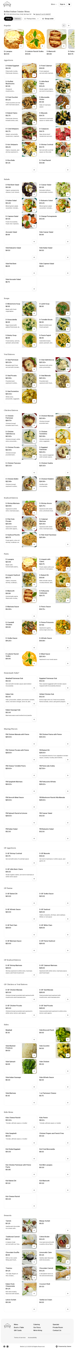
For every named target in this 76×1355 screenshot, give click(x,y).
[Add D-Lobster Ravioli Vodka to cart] (42, 46)
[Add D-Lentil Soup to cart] (68, 313)
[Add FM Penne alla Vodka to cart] (68, 775)
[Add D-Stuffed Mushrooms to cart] (34, 91)
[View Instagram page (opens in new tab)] (7, 1346)
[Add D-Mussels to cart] (68, 122)
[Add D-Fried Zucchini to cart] (34, 107)
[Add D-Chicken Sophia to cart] (68, 472)
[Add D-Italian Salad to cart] (34, 210)
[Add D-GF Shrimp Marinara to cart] (34, 975)
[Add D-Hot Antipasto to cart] (34, 154)
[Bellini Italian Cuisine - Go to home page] (7, 4)
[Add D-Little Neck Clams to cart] (68, 91)
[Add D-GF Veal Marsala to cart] (68, 999)
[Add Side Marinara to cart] (34, 1102)
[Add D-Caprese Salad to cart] (34, 226)
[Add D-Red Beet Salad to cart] (34, 194)
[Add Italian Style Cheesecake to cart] (34, 1293)
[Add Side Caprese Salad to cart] (68, 273)
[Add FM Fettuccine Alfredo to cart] (68, 791)
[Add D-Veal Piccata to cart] (34, 385)
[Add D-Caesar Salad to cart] (68, 194)
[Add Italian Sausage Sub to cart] (34, 719)
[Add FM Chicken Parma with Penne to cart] (68, 744)
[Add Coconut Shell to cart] (68, 1293)
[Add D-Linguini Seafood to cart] (34, 584)
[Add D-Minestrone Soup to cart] (34, 313)
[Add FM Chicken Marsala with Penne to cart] (34, 744)
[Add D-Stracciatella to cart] (34, 329)
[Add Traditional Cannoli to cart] (34, 1246)
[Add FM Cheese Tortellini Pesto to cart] (34, 775)
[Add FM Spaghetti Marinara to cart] (34, 791)
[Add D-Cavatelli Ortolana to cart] (34, 632)
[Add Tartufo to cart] (34, 1230)
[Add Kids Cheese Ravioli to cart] (34, 1127)
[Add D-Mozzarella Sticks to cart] (68, 107)
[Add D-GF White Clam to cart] (68, 934)
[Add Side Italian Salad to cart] (68, 257)
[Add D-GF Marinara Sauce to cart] (34, 950)
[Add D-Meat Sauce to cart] (68, 663)
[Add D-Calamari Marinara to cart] (68, 528)
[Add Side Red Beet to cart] (34, 273)
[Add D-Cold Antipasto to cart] (34, 138)
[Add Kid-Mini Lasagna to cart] (68, 1174)
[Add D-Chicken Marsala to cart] (68, 425)
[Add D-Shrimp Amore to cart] (68, 513)
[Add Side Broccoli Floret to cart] (68, 1039)
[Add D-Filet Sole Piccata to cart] (34, 528)
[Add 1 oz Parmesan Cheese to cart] (68, 1102)
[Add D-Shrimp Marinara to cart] (34, 513)
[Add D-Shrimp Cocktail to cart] (68, 154)
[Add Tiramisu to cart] (34, 1277)
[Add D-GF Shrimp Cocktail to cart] (34, 863)
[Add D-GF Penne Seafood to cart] (68, 950)
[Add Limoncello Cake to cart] (68, 1262)
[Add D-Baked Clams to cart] (34, 122)
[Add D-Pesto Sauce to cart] (68, 616)
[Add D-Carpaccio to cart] (68, 138)
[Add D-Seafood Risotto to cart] (34, 544)
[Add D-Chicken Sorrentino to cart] (68, 441)
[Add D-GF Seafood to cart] (68, 919)
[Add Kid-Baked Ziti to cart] (34, 1190)
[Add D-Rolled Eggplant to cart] (34, 75)
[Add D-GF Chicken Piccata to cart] (34, 1015)
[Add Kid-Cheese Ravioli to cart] (34, 1206)
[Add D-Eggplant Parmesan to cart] (68, 457)
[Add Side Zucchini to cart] (68, 1055)
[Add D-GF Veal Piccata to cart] (68, 1015)
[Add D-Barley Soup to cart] (34, 345)
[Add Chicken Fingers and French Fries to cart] (68, 1143)
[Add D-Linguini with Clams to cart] (68, 569)
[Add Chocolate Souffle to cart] (34, 1262)
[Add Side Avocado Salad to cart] (34, 289)
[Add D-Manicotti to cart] (63, 46)
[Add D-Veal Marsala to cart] (68, 385)
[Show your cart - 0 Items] (69, 4)
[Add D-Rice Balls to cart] (34, 170)
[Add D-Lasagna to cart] (21, 46)
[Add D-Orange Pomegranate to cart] (68, 226)
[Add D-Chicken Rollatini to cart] (68, 488)
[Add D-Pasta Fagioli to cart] (68, 345)
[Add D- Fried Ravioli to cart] (68, 170)
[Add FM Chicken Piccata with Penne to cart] (34, 759)
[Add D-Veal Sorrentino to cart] (34, 401)
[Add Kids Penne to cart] (68, 1127)
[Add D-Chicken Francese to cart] (34, 472)
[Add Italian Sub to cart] (34, 703)
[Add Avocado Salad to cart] (34, 241)
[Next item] (69, 26)
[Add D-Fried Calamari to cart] (68, 75)
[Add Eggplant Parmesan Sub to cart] (68, 688)
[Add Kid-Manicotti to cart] (68, 1190)
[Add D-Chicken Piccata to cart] (34, 457)
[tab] (8, 19)
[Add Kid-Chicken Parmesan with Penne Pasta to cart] (34, 1174)
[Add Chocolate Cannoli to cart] (68, 1277)
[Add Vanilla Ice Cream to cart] (68, 1309)
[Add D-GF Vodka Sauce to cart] (68, 903)
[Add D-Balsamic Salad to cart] (68, 210)
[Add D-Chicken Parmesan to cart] (34, 425)
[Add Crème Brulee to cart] (68, 1246)
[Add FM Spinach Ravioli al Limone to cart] (34, 822)
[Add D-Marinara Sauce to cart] (34, 616)
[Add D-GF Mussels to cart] (68, 863)
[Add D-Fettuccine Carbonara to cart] (68, 600)
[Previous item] (64, 26)
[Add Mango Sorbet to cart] (68, 1230)
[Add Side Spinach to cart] (34, 1071)
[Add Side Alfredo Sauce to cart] (68, 1087)
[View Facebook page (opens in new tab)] (4, 1346)
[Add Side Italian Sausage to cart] (34, 1087)
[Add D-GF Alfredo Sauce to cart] (34, 919)
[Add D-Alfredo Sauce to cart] (68, 647)
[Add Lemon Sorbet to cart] (34, 1309)
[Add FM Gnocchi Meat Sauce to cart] (34, 807)
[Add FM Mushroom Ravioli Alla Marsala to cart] (68, 807)
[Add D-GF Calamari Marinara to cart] (68, 975)
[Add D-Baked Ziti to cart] (68, 584)
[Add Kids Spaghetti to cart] (34, 1143)
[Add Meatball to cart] (34, 1039)
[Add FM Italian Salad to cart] (34, 838)
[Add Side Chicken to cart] (68, 1071)
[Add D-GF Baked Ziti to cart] (34, 903)
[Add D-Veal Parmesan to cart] (34, 369)
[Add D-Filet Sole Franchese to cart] (68, 544)
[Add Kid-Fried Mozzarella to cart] (68, 1158)
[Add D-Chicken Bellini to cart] (34, 488)
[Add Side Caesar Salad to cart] (68, 241)
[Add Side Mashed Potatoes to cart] (34, 1055)
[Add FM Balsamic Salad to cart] (68, 838)
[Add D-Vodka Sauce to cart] (34, 647)
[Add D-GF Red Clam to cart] (34, 934)
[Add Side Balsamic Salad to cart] (34, 257)
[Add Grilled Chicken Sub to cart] (68, 703)
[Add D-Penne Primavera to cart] (68, 632)
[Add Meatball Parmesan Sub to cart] (34, 688)
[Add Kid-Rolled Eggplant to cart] (34, 1158)
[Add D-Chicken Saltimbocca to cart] (34, 441)
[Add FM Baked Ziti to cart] (68, 759)
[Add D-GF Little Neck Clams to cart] (34, 878)
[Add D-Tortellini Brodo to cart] (68, 329)
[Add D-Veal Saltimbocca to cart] (68, 369)
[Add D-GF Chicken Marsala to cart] (34, 999)
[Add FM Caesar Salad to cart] (68, 822)
